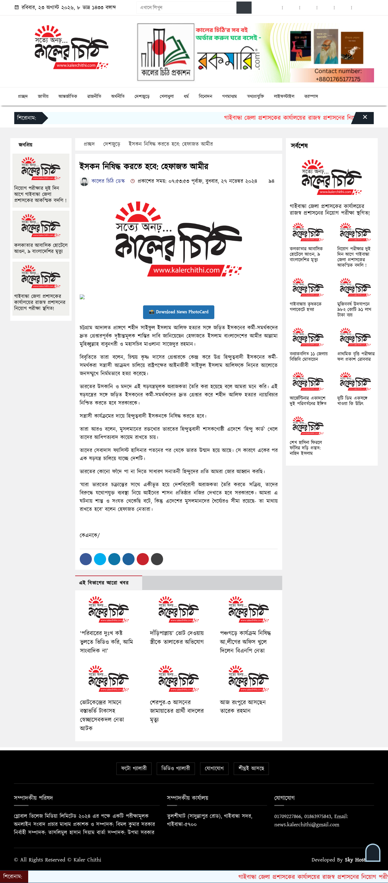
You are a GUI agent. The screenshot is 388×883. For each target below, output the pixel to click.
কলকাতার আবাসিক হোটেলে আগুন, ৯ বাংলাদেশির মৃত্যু (41, 248)
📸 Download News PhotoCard (179, 312)
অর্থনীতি (118, 96)
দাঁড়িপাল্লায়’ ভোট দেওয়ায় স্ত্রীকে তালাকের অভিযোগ (177, 638)
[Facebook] (86, 559)
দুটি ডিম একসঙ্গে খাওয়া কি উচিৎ (352, 401)
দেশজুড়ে (142, 96)
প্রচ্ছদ (23, 96)
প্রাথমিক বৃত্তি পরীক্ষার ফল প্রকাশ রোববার (356, 357)
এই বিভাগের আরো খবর (104, 583)
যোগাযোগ (214, 769)
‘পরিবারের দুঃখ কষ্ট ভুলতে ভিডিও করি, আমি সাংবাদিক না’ (106, 642)
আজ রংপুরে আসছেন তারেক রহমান (243, 707)
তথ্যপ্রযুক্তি (255, 96)
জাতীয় (43, 96)
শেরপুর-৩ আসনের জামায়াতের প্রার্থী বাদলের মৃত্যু (177, 711)
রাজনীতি (94, 96)
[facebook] (273, 8)
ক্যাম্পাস (311, 96)
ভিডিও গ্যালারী (176, 769)
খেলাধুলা (167, 96)
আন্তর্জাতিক (68, 96)
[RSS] (360, 8)
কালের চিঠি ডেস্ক (107, 181)
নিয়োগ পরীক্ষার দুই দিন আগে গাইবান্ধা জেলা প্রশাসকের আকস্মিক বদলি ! (41, 194)
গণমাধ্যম (229, 96)
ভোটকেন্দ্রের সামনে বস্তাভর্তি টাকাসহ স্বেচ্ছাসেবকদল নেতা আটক (102, 715)
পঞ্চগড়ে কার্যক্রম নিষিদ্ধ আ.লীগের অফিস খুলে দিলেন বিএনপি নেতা (245, 642)
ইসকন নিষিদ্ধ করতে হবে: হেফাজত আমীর (171, 144)
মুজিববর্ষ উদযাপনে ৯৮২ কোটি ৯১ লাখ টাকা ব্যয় (354, 309)
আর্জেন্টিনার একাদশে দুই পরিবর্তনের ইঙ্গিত (308, 401)
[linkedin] (325, 8)
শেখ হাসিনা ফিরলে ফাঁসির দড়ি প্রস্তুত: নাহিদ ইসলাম (306, 448)
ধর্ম (186, 96)
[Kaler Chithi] (71, 47)
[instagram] (308, 8)
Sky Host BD (359, 860)
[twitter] (291, 8)
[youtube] (343, 8)
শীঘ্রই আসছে (251, 769)
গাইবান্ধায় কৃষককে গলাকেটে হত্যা (306, 307)
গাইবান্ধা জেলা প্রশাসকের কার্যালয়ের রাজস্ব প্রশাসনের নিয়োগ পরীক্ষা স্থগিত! (292, 118)
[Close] (359, 119)
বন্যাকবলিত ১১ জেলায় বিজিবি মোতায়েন (309, 357)
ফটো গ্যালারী (134, 769)
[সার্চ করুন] (244, 8)
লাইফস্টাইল (284, 96)
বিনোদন (205, 96)
